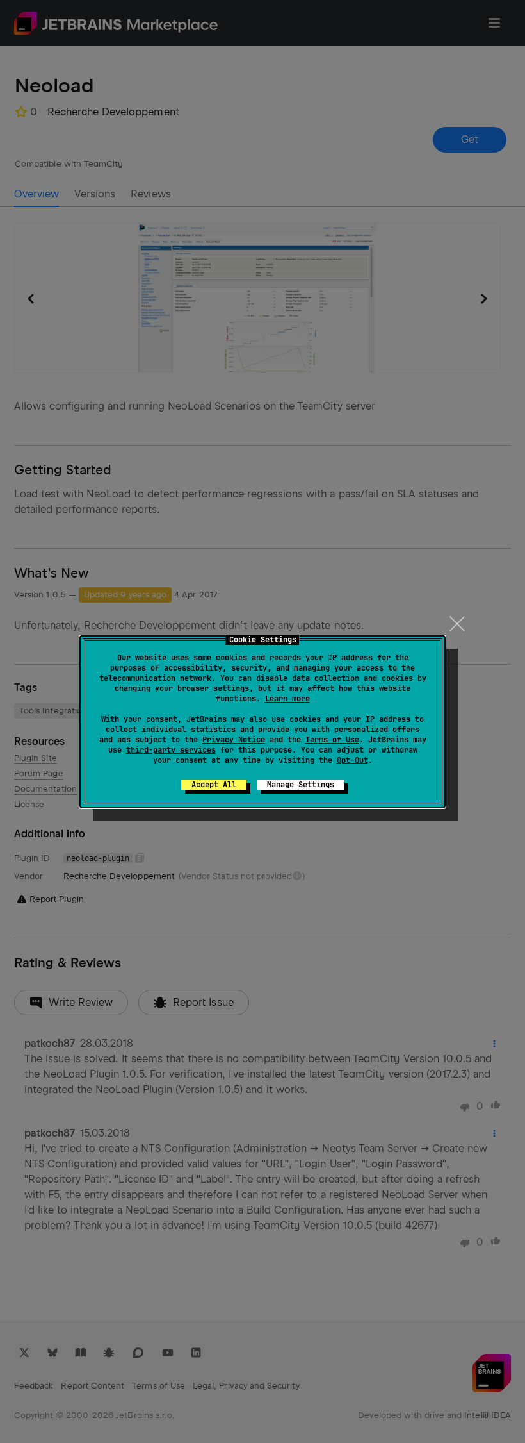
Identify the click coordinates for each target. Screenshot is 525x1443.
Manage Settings (300, 785)
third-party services (171, 750)
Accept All (213, 785)
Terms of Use (332, 740)
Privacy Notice (233, 740)
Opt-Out (352, 760)
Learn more (287, 699)
